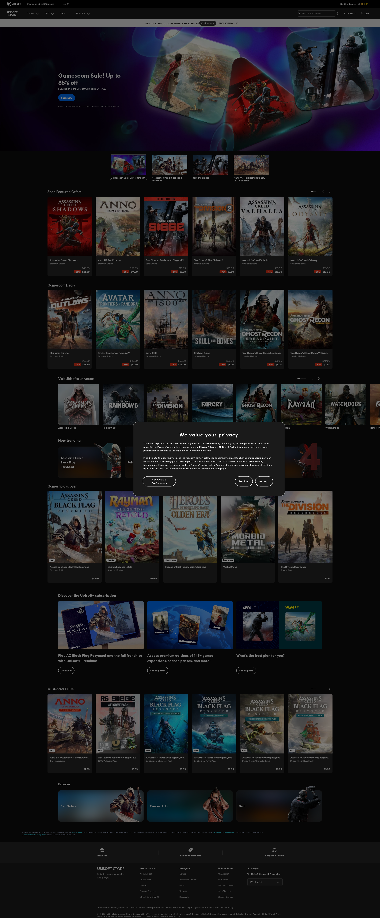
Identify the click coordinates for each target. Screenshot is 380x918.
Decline (244, 481)
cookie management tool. (197, 450)
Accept (264, 481)
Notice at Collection (230, 447)
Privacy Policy (206, 447)
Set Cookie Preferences (159, 481)
